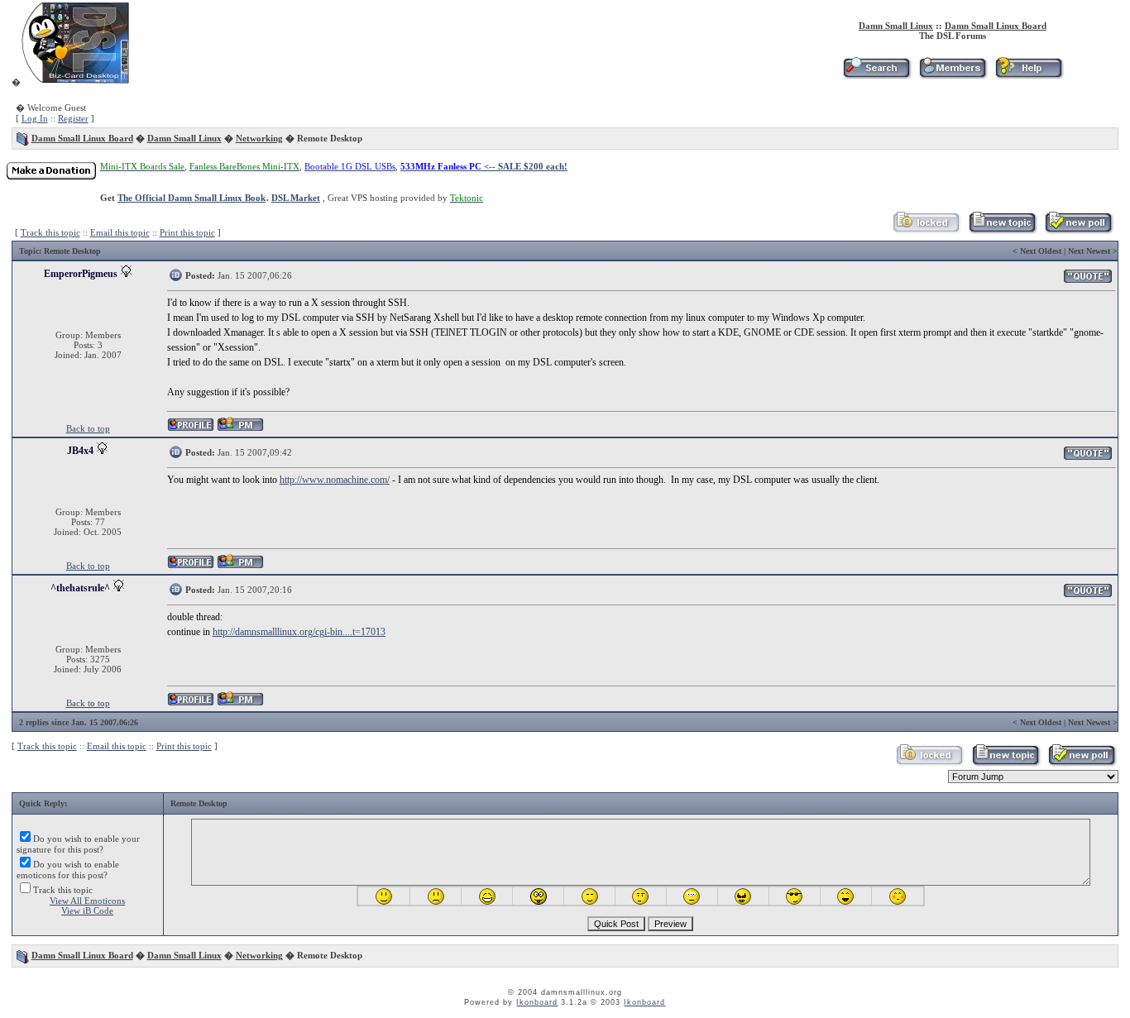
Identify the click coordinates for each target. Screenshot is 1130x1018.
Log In (35, 118)
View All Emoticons (87, 901)
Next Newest (1089, 251)
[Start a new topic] (1002, 231)
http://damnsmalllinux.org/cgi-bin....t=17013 (299, 632)
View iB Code (87, 910)
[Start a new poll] (1078, 231)
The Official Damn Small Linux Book (191, 198)
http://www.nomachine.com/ (335, 479)
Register (73, 118)
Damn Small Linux (896, 26)
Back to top (88, 428)
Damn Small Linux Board (995, 26)
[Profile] (190, 428)
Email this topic (120, 232)
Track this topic (50, 232)
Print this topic (187, 232)
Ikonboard (537, 1002)
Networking (259, 138)
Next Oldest (1040, 251)
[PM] (240, 428)
